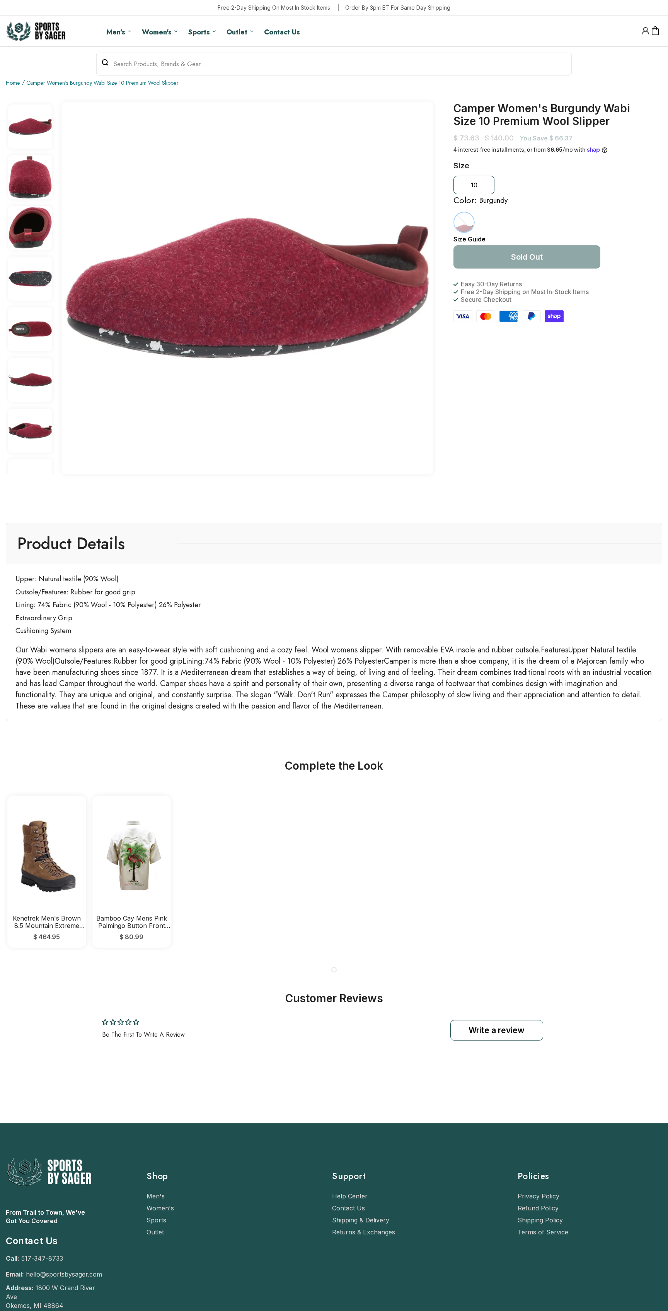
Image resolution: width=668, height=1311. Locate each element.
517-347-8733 (42, 1258)
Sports (156, 1220)
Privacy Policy (538, 1196)
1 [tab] (334, 969)
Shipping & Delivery (360, 1220)
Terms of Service (543, 1232)
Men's (156, 1196)
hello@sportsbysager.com (64, 1274)
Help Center (350, 1196)
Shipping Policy (540, 1220)
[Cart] (655, 31)
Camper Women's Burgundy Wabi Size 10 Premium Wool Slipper (102, 83)
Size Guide (469, 239)
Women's (160, 1208)
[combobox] (334, 64)
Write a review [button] (497, 1030)
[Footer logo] (48, 1204)
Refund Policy (538, 1208)
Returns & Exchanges (363, 1232)
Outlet (155, 1232)
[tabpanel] (46, 872)
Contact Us (348, 1208)
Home (13, 83)
